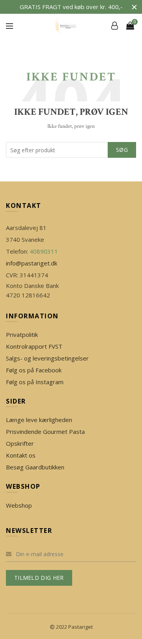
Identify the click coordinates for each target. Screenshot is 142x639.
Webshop (19, 505)
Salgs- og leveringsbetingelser (47, 358)
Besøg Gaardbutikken (35, 467)
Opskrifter (20, 443)
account (114, 26)
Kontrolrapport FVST (34, 346)
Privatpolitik (22, 334)
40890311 (44, 251)
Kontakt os (21, 455)
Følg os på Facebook (34, 370)
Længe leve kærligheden (39, 420)
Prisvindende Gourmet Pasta (45, 431)
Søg (122, 149)
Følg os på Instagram (35, 382)
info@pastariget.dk (31, 263)
